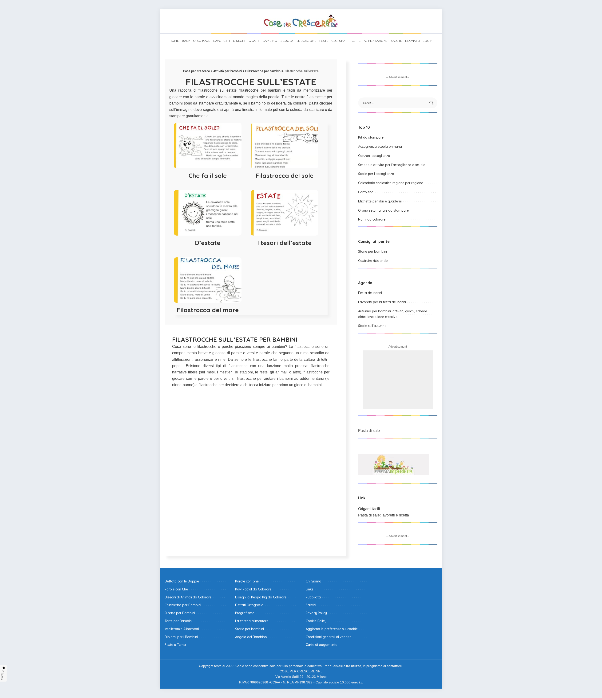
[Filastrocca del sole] (284, 145)
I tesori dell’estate (284, 243)
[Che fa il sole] (208, 145)
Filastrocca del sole (284, 175)
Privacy (2, 675)
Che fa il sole (208, 175)
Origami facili (369, 509)
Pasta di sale (369, 431)
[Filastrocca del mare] (208, 280)
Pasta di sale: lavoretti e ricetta (383, 515)
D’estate (207, 243)
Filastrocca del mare (208, 310)
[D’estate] (208, 213)
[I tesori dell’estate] (284, 213)
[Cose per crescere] (301, 21)
